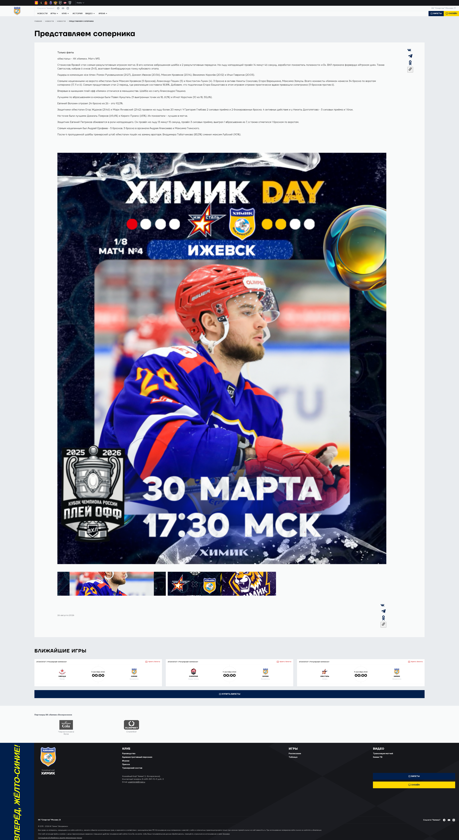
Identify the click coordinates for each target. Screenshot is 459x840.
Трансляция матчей (383, 753)
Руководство (128, 753)
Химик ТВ (377, 757)
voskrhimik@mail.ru (136, 782)
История (77, 13)
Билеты (437, 13)
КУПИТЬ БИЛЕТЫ (231, 694)
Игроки (125, 761)
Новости (42, 13)
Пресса (126, 764)
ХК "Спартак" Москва (442, 8)
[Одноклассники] (410, 64)
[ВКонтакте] (409, 51)
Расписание (295, 753)
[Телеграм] (410, 58)
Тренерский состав (132, 768)
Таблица (293, 757)
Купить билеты (154, 662)
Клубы (79, 3)
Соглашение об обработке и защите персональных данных (60, 838)
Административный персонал (137, 757)
